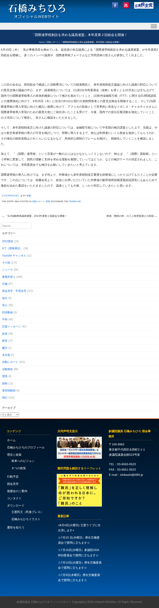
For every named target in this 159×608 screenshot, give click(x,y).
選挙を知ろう (15, 527)
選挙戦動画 (9, 390)
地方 (4, 298)
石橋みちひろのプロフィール (26, 447)
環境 (4, 376)
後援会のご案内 (17, 491)
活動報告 (7, 369)
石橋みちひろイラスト (25, 519)
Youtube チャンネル (14, 255)
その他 (6, 262)
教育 (4, 340)
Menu (79, 26)
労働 (4, 283)
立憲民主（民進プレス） (27, 512)
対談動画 (7, 312)
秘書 (29, 195)
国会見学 (13, 483)
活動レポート (52, 42)
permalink (75, 201)
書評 (4, 347)
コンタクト (14, 498)
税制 (48, 201)
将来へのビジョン (23, 461)
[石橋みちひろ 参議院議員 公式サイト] (36, 19)
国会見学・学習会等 (14, 290)
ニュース (7, 269)
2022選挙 (7, 241)
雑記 (4, 397)
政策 (4, 333)
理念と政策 (14, 454)
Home (42, 42)
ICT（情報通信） (12, 248)
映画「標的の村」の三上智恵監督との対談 (132, 216)
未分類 (6, 354)
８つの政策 (18, 468)
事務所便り (9, 276)
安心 (4, 305)
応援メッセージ (11, 326)
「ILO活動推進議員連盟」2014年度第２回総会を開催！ (34, 216)
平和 (4, 319)
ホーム (11, 440)
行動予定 (13, 476)
